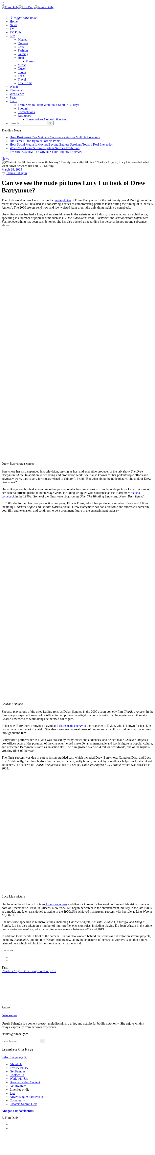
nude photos (63, 200)
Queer (22, 68)
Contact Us (17, 1075)
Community (17, 1100)
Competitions (26, 112)
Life (12, 36)
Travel (22, 79)
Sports (22, 72)
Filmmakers (17, 90)
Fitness (30, 61)
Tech (21, 76)
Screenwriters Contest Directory (46, 119)
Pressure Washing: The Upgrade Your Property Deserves (46, 151)
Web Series (17, 94)
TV (12, 28)
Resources (24, 115)
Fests (13, 97)
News (13, 25)
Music (22, 65)
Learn (13, 101)
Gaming (23, 54)
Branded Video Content (25, 1082)
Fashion (23, 50)
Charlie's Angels (12, 971)
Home (14, 21)
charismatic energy (71, 725)
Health (22, 57)
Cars (21, 47)
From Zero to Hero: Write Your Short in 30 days (48, 105)
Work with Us (19, 1078)
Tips (12, 1093)
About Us (16, 1064)
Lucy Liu (50, 971)
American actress (56, 904)
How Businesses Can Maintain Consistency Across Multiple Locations (55, 137)
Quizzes (23, 43)
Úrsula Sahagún (16, 173)
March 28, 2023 (12, 169)
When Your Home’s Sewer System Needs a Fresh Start (45, 148)
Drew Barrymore (33, 971)
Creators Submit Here (23, 1104)
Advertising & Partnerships (27, 1096)
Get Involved (18, 1086)
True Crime (25, 83)
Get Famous (17, 1071)
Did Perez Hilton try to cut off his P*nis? (36, 141)
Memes (22, 39)
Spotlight (23, 108)
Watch (14, 86)
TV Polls (15, 32)
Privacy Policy (19, 1067)
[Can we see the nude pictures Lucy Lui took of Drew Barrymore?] (29, 1007)
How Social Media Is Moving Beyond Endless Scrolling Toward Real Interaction (61, 144)
